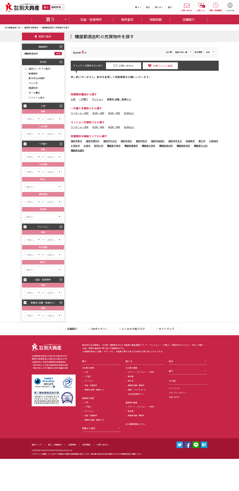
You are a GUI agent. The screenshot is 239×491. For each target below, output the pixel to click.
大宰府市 (75, 145)
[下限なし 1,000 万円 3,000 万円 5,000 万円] (32, 315)
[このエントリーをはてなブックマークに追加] (204, 445)
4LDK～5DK (114, 113)
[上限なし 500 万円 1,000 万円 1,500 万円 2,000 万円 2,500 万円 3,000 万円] (53, 119)
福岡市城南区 (158, 141)
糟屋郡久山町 (201, 145)
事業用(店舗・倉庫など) (94, 389)
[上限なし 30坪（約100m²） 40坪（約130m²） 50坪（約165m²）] (53, 202)
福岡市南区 (126, 141)
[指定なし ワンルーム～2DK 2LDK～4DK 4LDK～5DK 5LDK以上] (43, 187)
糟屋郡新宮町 (183, 145)
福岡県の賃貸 (131, 402)
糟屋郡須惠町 (166, 145)
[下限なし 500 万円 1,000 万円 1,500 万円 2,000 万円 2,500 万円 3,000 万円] (32, 119)
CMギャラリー (99, 329)
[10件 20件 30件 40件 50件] (209, 52)
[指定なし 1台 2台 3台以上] (43, 217)
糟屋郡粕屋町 (77, 150)
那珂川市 (98, 145)
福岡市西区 (141, 141)
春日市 (202, 141)
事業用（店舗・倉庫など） (119, 99)
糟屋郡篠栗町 (131, 145)
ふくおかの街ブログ (133, 329)
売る (148, 7)
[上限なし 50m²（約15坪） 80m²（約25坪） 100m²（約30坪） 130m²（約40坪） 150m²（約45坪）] (53, 255)
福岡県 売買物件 (31, 27)
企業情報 (72, 444)
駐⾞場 (130, 376)
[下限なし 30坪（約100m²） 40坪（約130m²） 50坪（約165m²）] (32, 202)
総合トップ (36, 444)
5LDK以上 (129, 113)
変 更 (58, 53)
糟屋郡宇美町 (114, 145)
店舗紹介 (72, 329)
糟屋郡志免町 (148, 145)
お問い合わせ (174, 397)
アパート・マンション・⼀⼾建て (141, 372)
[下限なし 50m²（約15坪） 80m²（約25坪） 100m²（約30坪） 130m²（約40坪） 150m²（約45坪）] (32, 255)
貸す (170, 7)
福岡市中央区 (110, 141)
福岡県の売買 (88, 398)
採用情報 (86, 444)
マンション (97, 99)
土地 (73, 99)
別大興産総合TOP (12, 27)
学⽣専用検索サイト (136, 394)
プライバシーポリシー (178, 392)
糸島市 (87, 145)
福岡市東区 (76, 141)
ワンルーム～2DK (80, 113)
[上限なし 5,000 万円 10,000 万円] (53, 292)
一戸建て (83, 99)
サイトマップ (166, 329)
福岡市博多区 (93, 141)
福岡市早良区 (175, 141)
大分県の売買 (88, 367)
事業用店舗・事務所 (136, 385)
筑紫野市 (190, 141)
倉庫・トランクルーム (137, 389)
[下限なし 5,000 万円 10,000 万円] (32, 292)
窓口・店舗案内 (55, 444)
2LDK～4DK (98, 113)
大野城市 (213, 141)
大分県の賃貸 (131, 367)
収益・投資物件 (91, 385)
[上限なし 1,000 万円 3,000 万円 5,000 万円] (53, 315)
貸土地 (130, 380)
